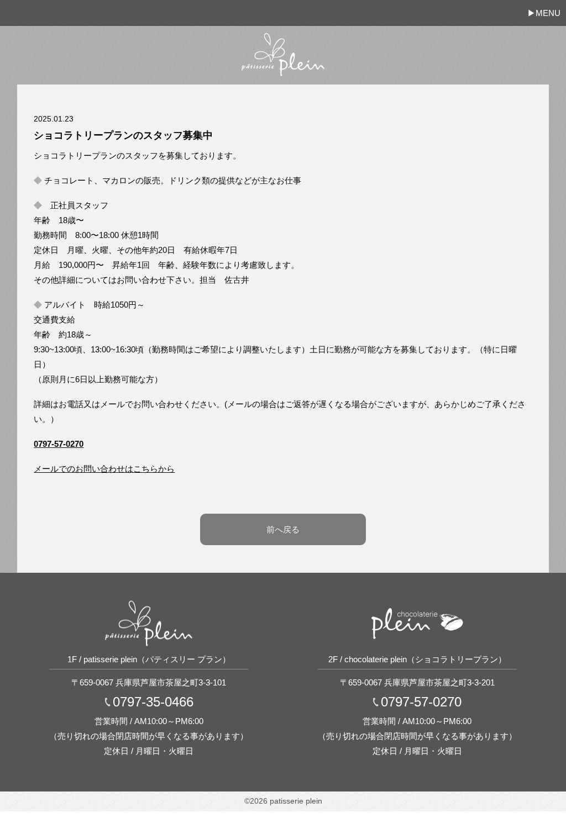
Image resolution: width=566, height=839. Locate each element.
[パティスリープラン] (283, 41)
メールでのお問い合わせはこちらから (104, 468)
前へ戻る (283, 529)
